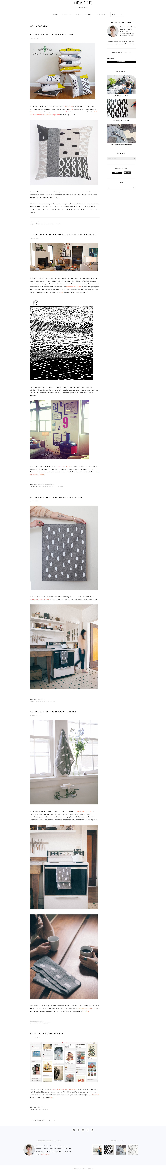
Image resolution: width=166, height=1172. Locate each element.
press (46, 1109)
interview (85, 1011)
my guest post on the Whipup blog (64, 1089)
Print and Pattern (49, 484)
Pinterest (95, 1095)
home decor (48, 224)
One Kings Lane (67, 106)
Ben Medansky (35, 112)
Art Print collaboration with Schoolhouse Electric (63, 235)
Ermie (71, 109)
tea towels (52, 701)
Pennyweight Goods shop (39, 599)
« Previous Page (39, 1120)
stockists (58, 224)
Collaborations (40, 222)
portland (53, 486)
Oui (67, 112)
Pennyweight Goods (84, 811)
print (61, 292)
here (52, 1097)
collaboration (41, 224)
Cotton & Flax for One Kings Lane (51, 34)
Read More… (45, 1154)
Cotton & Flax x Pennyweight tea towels (56, 497)
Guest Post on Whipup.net (46, 1034)
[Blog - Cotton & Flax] (83, 9)
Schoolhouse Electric (73, 287)
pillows (53, 224)
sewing (47, 701)
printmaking (59, 486)
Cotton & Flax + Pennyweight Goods (53, 712)
